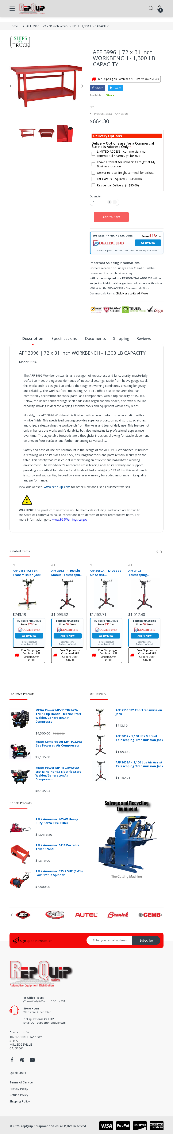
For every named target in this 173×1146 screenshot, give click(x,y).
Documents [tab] (95, 338)
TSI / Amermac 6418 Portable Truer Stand (57, 847)
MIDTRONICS (98, 694)
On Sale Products (20, 803)
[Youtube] (32, 1061)
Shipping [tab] (121, 338)
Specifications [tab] (64, 338)
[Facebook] (12, 1061)
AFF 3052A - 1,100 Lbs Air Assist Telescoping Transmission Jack (105, 573)
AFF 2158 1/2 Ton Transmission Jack (27, 573)
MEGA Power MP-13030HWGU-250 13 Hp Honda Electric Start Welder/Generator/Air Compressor (58, 773)
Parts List (26, 533)
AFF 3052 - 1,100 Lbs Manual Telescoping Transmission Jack (66, 573)
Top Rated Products (22, 694)
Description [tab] (32, 338)
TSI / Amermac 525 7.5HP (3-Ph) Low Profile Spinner (59, 873)
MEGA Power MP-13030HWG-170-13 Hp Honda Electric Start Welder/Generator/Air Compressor (58, 716)
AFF (92, 106)
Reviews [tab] (144, 338)
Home (13, 26)
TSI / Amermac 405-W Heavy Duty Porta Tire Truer (56, 821)
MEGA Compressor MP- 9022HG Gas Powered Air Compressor (58, 743)
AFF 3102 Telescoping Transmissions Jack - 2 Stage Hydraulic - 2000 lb (144, 573)
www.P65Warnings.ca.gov (69, 519)
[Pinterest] (22, 1061)
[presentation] (157, 552)
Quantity (95, 196)
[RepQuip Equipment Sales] (32, 8)
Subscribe (146, 940)
